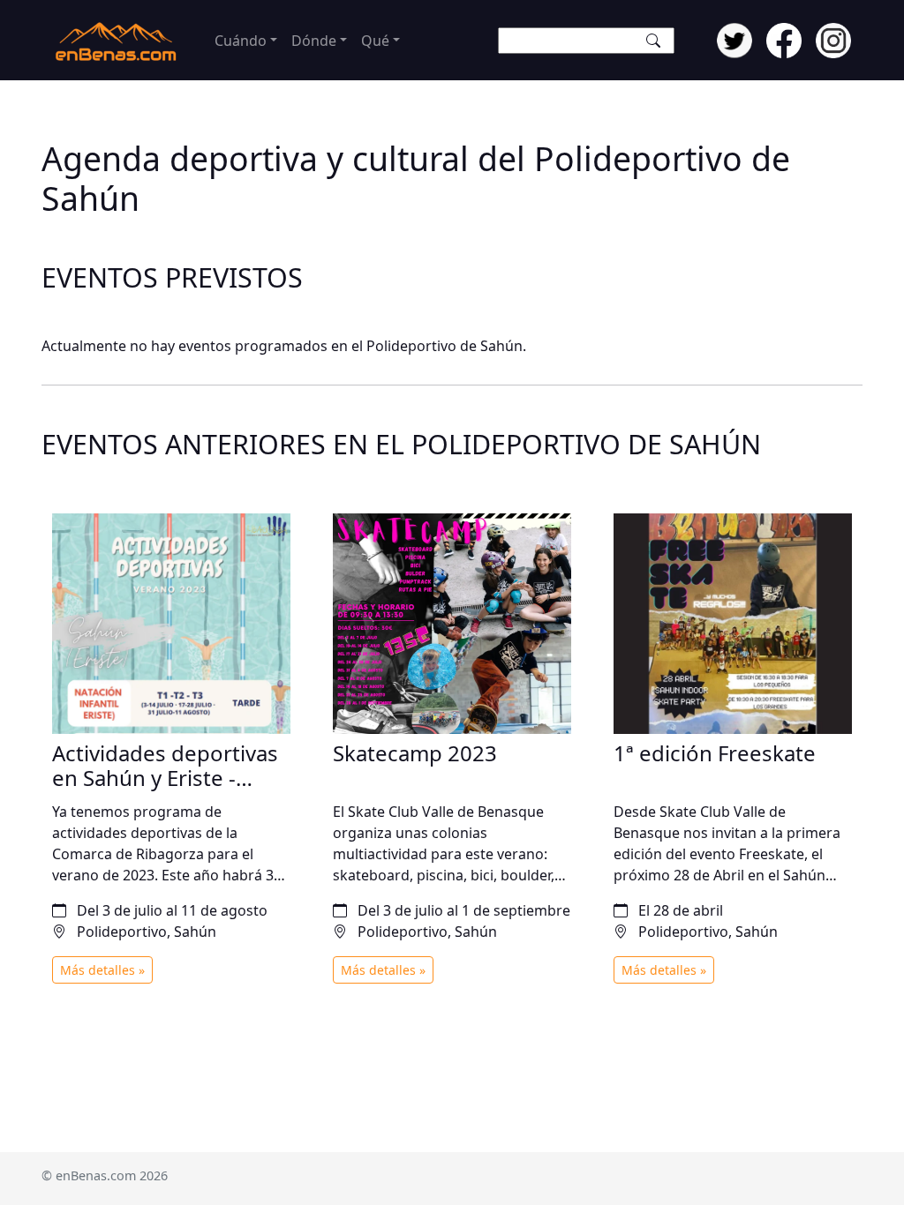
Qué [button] (375, 40)
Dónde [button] (313, 40)
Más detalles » (102, 970)
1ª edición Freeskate (715, 752)
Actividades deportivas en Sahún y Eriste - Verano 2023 (165, 778)
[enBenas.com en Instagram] (833, 39)
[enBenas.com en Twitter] (734, 39)
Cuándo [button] (241, 40)
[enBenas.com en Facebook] (784, 39)
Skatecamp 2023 (415, 752)
